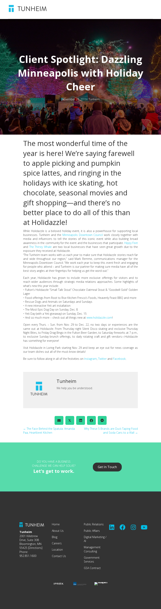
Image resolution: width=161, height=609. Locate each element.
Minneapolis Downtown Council (82, 235)
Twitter (102, 359)
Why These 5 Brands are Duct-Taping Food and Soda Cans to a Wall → (111, 430)
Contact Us (59, 556)
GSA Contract (92, 568)
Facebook (119, 359)
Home (56, 524)
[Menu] (116, 8)
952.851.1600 (27, 556)
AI (85, 541)
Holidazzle (48, 222)
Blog (54, 537)
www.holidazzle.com (99, 317)
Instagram (90, 359)
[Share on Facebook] (91, 420)
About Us (58, 531)
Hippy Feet (131, 243)
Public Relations (94, 524)
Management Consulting (92, 549)
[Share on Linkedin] (80, 420)
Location (57, 549)
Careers (57, 543)
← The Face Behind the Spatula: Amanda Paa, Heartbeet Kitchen (49, 430)
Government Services (92, 559)
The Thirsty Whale (40, 247)
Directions (35, 548)
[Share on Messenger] (102, 420)
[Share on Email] (59, 420)
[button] (112, 527)
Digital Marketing (94, 537)
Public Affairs (92, 531)
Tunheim (94, 99)
